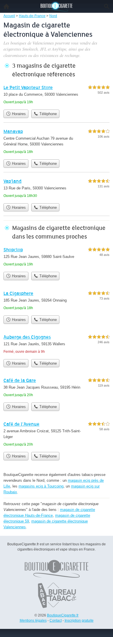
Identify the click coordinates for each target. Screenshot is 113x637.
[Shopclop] (56, 257)
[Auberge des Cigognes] (56, 345)
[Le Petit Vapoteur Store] (56, 95)
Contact (56, 620)
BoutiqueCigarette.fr (63, 615)
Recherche (106, 6)
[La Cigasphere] (56, 301)
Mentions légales (33, 620)
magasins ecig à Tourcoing (41, 486)
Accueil (6, 6)
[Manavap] (56, 142)
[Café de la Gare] (56, 388)
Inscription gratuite (79, 620)
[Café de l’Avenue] (56, 434)
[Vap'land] (56, 189)
